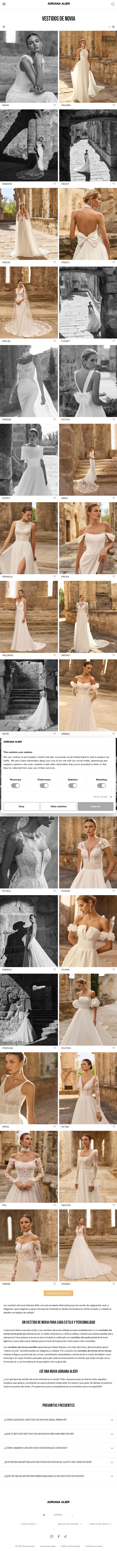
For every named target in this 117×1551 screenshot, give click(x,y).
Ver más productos (58, 1293)
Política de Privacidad (70, 1546)
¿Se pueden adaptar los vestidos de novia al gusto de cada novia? (48, 1461)
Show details (101, 796)
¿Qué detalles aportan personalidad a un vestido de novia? (44, 1475)
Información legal (47, 1546)
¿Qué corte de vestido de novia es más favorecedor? (39, 1433)
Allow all (95, 806)
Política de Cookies (94, 1546)
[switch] (44, 785)
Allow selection (58, 806)
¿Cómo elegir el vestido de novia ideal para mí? (35, 1419)
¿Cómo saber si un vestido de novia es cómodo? (35, 1447)
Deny (21, 806)
